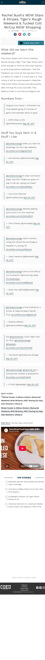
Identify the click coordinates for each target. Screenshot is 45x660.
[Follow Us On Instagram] (43, 587)
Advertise (24, 586)
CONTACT (21, 577)
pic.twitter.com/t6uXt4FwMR (19, 348)
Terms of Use (24, 590)
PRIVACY (27, 577)
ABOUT (14, 577)
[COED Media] (5, 589)
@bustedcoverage (14, 143)
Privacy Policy (24, 588)
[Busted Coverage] (22, 2)
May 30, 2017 (29, 123)
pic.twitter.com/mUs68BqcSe (19, 282)
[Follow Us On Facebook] (37, 587)
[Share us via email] (29, 34)
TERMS (34, 577)
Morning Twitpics (17, 423)
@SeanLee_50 (29, 370)
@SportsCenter (16, 337)
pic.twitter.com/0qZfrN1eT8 (18, 377)
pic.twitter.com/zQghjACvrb (23, 315)
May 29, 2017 (29, 197)
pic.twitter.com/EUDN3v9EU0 (19, 216)
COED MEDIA (17, 592)
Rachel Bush (28, 423)
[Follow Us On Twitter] (40, 587)
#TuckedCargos (13, 279)
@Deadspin (11, 344)
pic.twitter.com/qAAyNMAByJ (19, 187)
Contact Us (24, 585)
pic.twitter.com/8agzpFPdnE (19, 151)
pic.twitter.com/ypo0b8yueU (19, 249)
